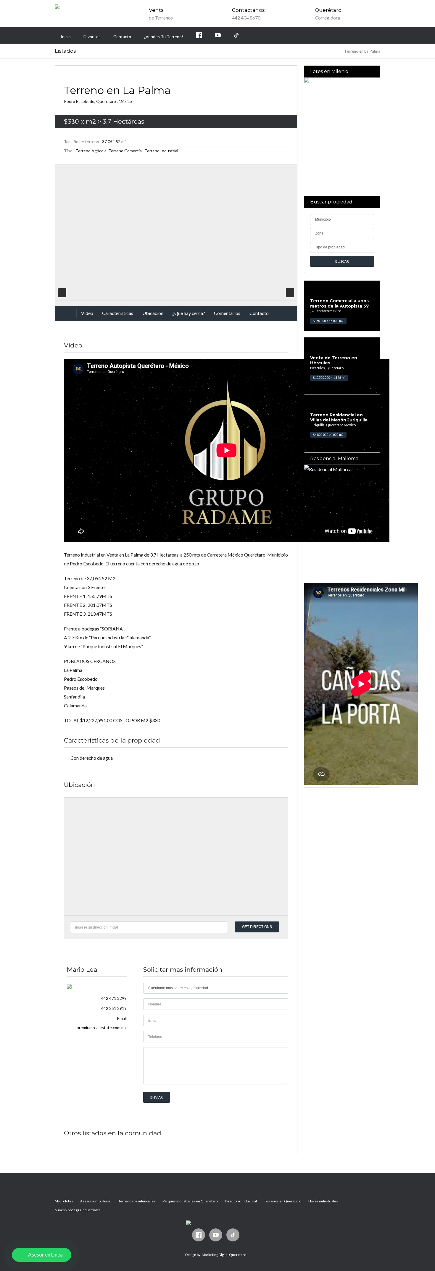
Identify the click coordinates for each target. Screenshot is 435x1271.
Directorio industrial (241, 1201)
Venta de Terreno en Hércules (333, 360)
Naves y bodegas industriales (78, 1210)
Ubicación (152, 313)
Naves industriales (323, 1201)
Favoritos (92, 36)
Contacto (122, 36)
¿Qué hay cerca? (188, 313)
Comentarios (227, 313)
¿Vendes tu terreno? (163, 36)
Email (122, 1018)
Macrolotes (64, 1201)
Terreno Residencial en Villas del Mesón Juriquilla (339, 417)
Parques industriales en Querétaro (190, 1201)
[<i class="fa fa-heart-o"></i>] (290, 292)
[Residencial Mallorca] (342, 520)
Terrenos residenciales (136, 1201)
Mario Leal (83, 969)
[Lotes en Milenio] (342, 133)
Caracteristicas (117, 313)
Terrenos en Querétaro (282, 1201)
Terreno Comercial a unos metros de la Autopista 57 (339, 303)
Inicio (66, 36)
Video (87, 313)
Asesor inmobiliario (95, 1201)
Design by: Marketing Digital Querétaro (215, 1254)
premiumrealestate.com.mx (102, 1027)
